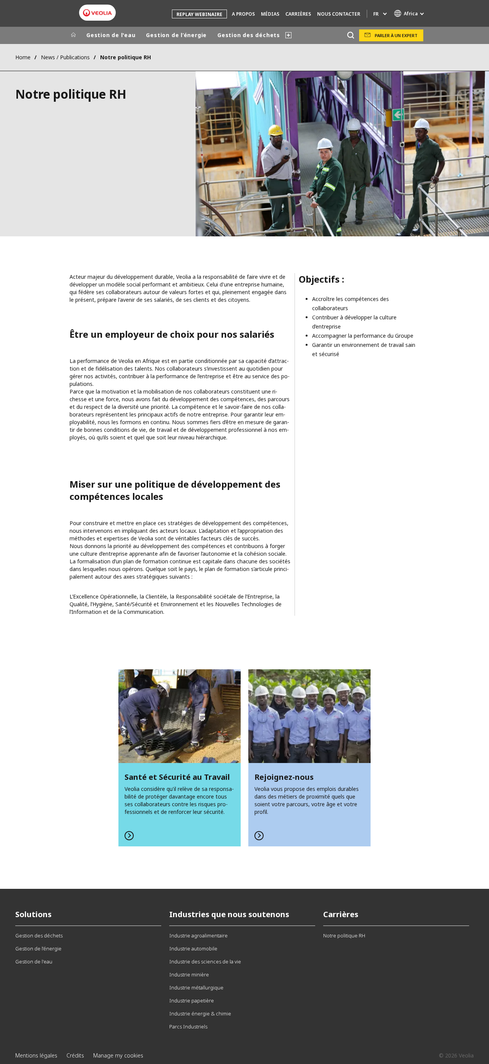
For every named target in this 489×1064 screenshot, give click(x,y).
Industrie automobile (193, 948)
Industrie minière (189, 974)
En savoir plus (179, 757)
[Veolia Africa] (97, 12)
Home (23, 57)
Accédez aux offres (309, 757)
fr (376, 14)
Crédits (75, 1055)
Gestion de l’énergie (176, 35)
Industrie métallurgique (196, 987)
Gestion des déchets (248, 35)
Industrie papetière (191, 1000)
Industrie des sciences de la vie (205, 961)
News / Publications (65, 57)
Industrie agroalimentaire (198, 935)
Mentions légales (36, 1055)
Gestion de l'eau (110, 35)
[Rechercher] (350, 35)
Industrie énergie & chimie (200, 1013)
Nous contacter (338, 14)
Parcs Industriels (188, 1026)
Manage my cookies (118, 1055)
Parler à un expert (396, 35)
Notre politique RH (344, 935)
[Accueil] (73, 35)
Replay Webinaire (199, 14)
